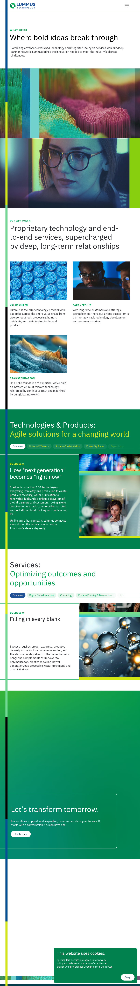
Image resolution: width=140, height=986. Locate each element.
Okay (127, 977)
